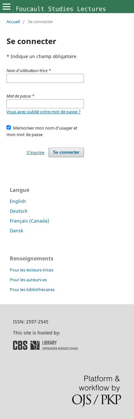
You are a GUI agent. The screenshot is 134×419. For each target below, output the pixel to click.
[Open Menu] (6, 6)
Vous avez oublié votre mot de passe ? (44, 112)
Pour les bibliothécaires (32, 289)
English (18, 201)
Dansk (16, 230)
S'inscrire (35, 152)
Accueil (13, 21)
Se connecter (66, 152)
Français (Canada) (29, 221)
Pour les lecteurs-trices (31, 270)
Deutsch (19, 211)
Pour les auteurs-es (28, 280)
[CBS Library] (45, 348)
